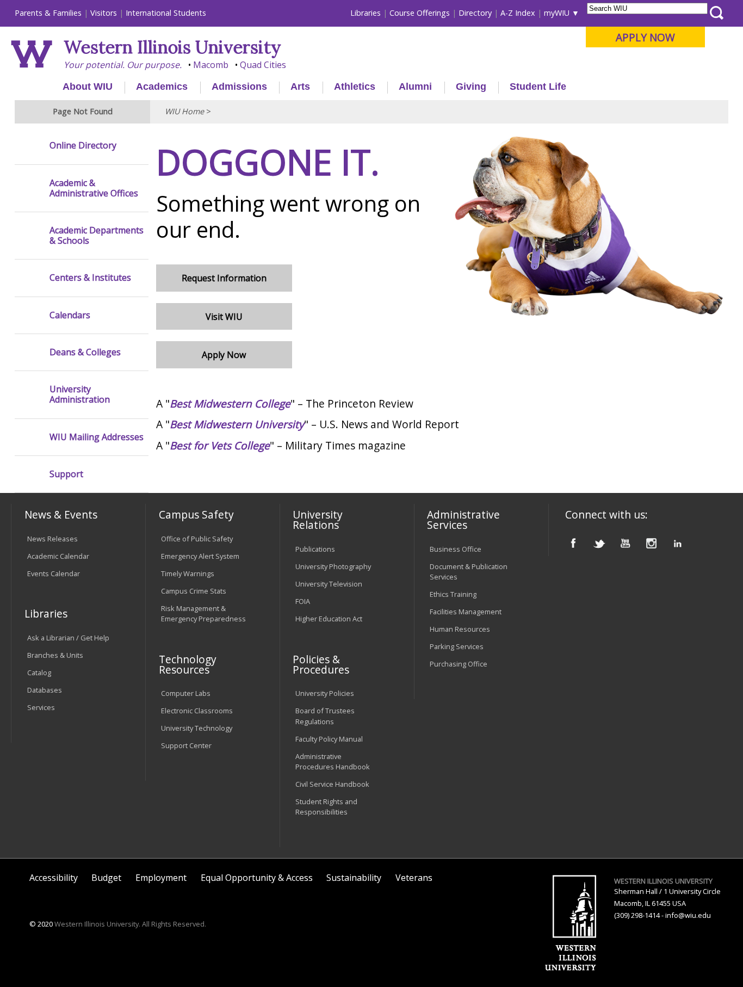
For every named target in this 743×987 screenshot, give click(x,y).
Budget (106, 878)
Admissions (239, 86)
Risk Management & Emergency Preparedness (203, 613)
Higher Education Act (328, 619)
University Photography (333, 566)
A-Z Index (517, 13)
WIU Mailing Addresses (96, 437)
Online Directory (82, 145)
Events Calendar (53, 573)
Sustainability (353, 878)
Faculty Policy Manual (329, 739)
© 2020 (41, 924)
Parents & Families (48, 13)
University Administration (79, 394)
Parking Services (457, 646)
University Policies (324, 693)
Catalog (39, 672)
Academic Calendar (58, 556)
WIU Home (184, 111)
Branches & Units (55, 655)
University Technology (196, 728)
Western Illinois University (172, 47)
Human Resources (460, 629)
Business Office (455, 549)
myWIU (556, 13)
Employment (161, 878)
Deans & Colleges (85, 352)
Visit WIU (224, 317)
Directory (475, 13)
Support (66, 474)
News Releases (52, 539)
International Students (166, 13)
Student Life (538, 86)
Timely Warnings (187, 573)
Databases (44, 690)
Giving (471, 86)
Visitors (103, 13)
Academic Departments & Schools (96, 235)
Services (41, 707)
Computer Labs (185, 693)
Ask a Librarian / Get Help (68, 638)
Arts (300, 86)
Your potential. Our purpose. (123, 65)
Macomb (210, 65)
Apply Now (224, 355)
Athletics (354, 86)
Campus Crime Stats (193, 591)
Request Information (224, 278)
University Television (328, 584)
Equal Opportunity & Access (257, 878)
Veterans (413, 878)
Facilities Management (465, 611)
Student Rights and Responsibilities (326, 807)
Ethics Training (453, 594)
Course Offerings (419, 13)
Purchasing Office (458, 664)
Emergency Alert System (200, 556)
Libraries (365, 13)
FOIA (302, 601)
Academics (162, 86)
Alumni (415, 86)
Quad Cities (263, 65)
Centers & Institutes (90, 278)
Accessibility (53, 878)
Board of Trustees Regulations (325, 716)
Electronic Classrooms (197, 710)
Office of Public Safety (197, 539)
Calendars (69, 315)
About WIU (88, 86)
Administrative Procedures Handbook (332, 761)
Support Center (186, 745)
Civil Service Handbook (332, 784)
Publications (315, 549)
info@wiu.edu (688, 915)
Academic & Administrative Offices (93, 188)
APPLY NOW (645, 37)
